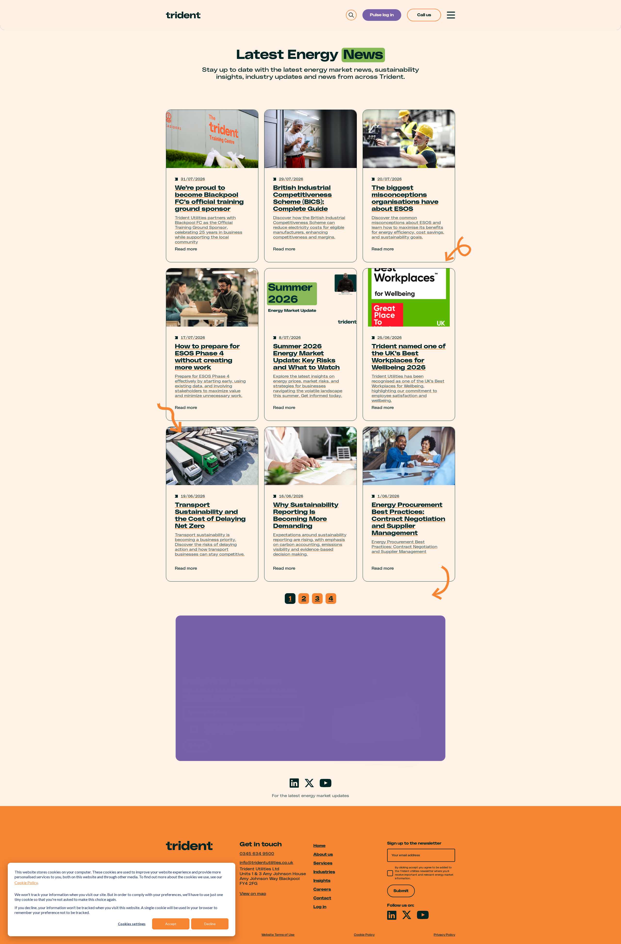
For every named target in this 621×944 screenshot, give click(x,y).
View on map (253, 894)
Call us (424, 15)
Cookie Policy (26, 882)
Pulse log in (382, 15)
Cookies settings (132, 924)
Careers (322, 889)
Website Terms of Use (277, 934)
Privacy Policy (444, 934)
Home (319, 846)
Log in (319, 907)
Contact (322, 898)
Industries (324, 872)
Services (322, 863)
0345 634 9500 (257, 854)
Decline (210, 924)
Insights (321, 881)
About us (323, 854)
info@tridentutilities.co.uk (266, 863)
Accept (170, 924)
